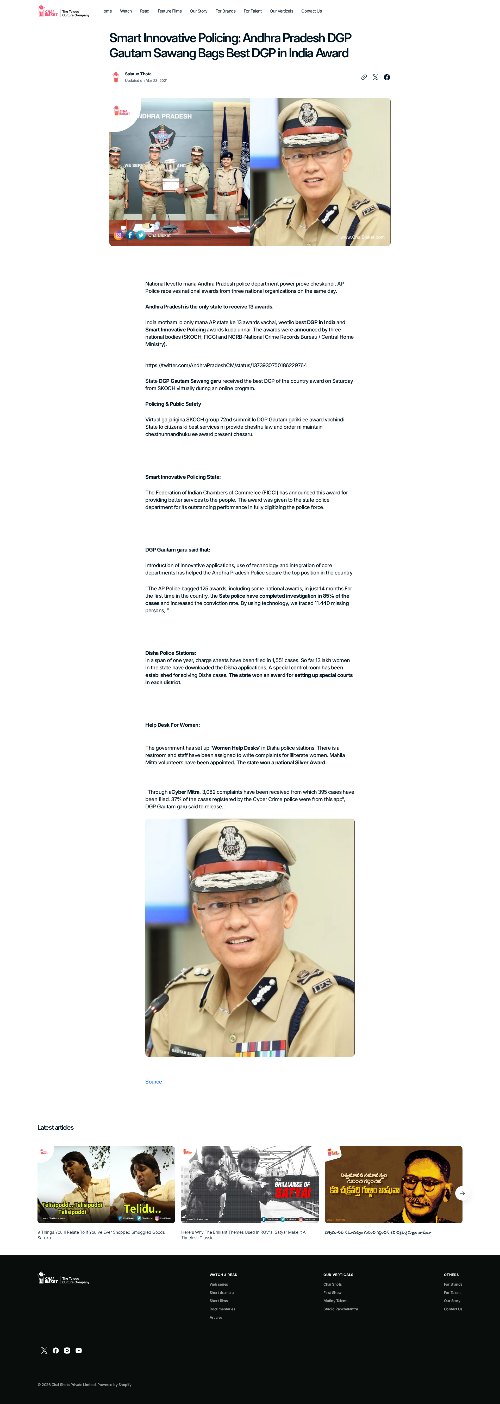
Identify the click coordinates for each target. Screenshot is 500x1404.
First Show (332, 1292)
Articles (216, 1317)
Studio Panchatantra (340, 1309)
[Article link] (106, 1193)
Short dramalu (222, 1292)
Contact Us (453, 1309)
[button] (462, 1193)
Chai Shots (332, 1284)
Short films (219, 1300)
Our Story (452, 1300)
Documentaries (222, 1309)
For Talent (452, 1292)
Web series (219, 1284)
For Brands (453, 1284)
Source (153, 1082)
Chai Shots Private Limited (74, 1384)
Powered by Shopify (114, 1384)
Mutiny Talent (334, 1300)
